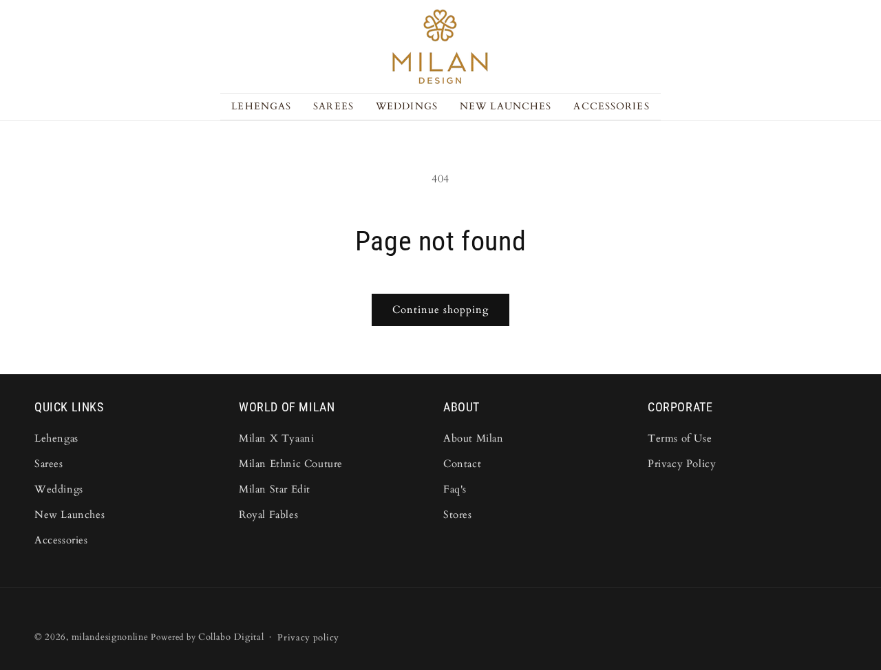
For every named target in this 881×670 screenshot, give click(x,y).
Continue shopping (440, 309)
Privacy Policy (682, 464)
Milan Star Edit (274, 489)
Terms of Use (680, 438)
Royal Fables (268, 514)
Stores (457, 514)
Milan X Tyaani (276, 438)
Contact (462, 464)
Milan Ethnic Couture (291, 464)
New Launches (69, 514)
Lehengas (56, 438)
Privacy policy (308, 637)
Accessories (61, 540)
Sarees (48, 464)
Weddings (58, 489)
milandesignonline (110, 637)
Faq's (455, 489)
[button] (333, 107)
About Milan (473, 438)
